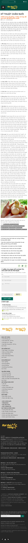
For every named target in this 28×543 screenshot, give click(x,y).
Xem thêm (6, 310)
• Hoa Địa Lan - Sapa (6, 342)
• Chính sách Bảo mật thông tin (9, 415)
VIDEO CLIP (4, 391)
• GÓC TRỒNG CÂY (6, 406)
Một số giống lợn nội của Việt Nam (9, 257)
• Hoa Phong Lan (5, 338)
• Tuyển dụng (4, 385)
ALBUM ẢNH (4, 392)
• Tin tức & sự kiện (6, 373)
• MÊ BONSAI (4, 403)
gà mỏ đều (24, 229)
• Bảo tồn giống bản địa (7, 376)
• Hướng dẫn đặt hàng (7, 409)
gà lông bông (11, 227)
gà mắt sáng (4, 227)
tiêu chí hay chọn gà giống (18, 225)
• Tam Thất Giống (5, 353)
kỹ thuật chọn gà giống (6, 225)
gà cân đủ (18, 229)
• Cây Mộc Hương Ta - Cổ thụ (8, 344)
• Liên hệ (3, 383)
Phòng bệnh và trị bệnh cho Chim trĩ (10, 246)
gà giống (6, 224)
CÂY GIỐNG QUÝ (5, 348)
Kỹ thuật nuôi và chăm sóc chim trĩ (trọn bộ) (12, 255)
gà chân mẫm (5, 229)
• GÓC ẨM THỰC (5, 404)
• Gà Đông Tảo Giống (6, 367)
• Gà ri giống (4, 361)
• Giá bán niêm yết (6, 375)
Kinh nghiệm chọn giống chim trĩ (9, 253)
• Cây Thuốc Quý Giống (7, 355)
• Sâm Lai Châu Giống (7, 352)
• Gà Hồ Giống (5, 365)
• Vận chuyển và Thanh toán (8, 411)
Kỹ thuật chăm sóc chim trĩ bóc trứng (10, 250)
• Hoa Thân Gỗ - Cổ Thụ (7, 340)
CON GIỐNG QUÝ (5, 360)
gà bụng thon (19, 227)
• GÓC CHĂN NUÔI (6, 401)
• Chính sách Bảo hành (7, 413)
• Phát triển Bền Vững (7, 398)
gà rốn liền (12, 229)
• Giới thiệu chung (6, 396)
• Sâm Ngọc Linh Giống (7, 350)
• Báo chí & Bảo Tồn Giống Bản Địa (10, 378)
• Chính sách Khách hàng (7, 417)
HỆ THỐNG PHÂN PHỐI (7, 382)
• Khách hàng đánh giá (7, 387)
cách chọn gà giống (14, 224)
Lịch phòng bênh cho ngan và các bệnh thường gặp (14, 260)
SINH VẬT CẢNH (5, 337)
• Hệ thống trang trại (6, 389)
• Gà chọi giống (5, 363)
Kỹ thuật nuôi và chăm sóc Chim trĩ (9, 248)
